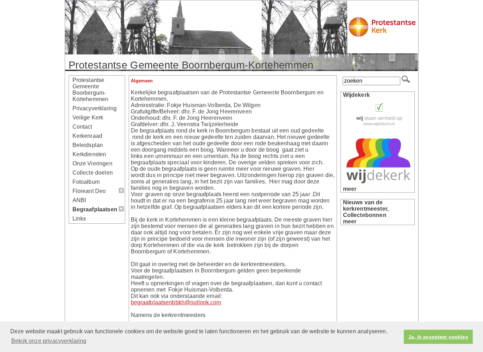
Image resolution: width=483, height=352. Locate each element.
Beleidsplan (87, 145)
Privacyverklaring (94, 108)
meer (350, 189)
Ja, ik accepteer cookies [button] (438, 337)
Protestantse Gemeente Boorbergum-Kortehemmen (90, 89)
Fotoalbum (86, 182)
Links (79, 219)
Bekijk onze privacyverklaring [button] (49, 341)
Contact (82, 127)
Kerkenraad (87, 136)
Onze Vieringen (92, 163)
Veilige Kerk (88, 118)
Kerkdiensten (89, 154)
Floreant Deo (89, 191)
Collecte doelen (92, 173)
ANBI (79, 200)
